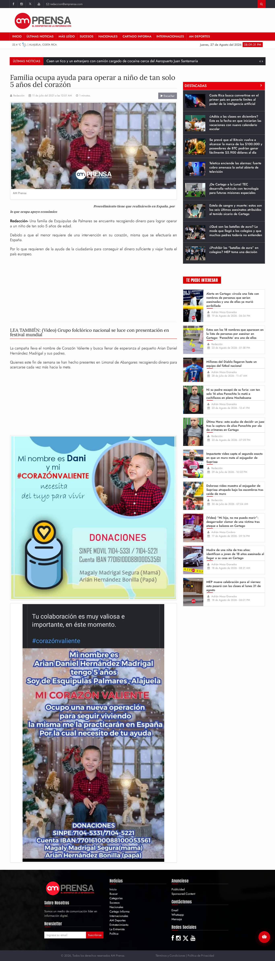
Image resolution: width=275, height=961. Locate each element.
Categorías (116, 898)
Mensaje (177, 919)
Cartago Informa (137, 36)
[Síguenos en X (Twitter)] (30, 4)
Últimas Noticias (40, 36)
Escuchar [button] (169, 96)
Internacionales (170, 36)
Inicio (17, 36)
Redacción (19, 95)
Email (175, 910)
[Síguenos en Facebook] (13, 4)
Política (114, 933)
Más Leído (67, 36)
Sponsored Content (183, 894)
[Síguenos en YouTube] (38, 4)
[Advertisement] (93, 289)
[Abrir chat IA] (264, 937)
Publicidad (178, 889)
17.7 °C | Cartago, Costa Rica (34, 44)
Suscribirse (94, 935)
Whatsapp (178, 914)
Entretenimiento (119, 925)
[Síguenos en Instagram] (21, 4)
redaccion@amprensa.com (66, 4)
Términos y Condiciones (170, 955)
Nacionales (108, 36)
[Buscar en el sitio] (261, 4)
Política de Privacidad (201, 955)
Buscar (114, 894)
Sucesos (86, 36)
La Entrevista (117, 929)
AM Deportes (199, 36)
